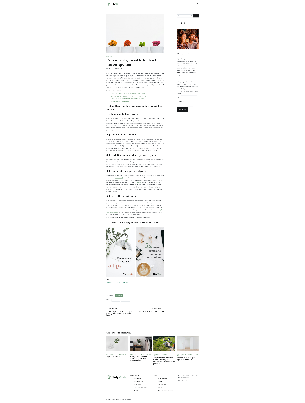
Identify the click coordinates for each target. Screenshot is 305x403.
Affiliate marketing (162, 378)
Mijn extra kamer (113, 356)
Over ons (193, 4)
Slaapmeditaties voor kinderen (165, 390)
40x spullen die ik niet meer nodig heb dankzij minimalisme (139, 358)
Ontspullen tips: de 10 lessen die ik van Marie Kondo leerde (127, 98)
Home (185, 4)
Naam (179, 97)
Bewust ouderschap (139, 381)
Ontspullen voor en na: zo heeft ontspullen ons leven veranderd (129, 93)
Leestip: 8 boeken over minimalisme (121, 101)
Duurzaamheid (137, 384)
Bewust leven (156, 354)
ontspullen (125, 300)
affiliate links (193, 402)
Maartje (108, 68)
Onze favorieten (162, 384)
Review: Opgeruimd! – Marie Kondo (151, 310)
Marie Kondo (116, 300)
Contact (160, 381)
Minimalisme (109, 56)
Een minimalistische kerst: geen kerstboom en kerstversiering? (128, 96)
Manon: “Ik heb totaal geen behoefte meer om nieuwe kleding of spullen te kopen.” (120, 312)
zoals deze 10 (119, 178)
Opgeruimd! (138, 182)
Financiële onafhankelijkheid (141, 387)
